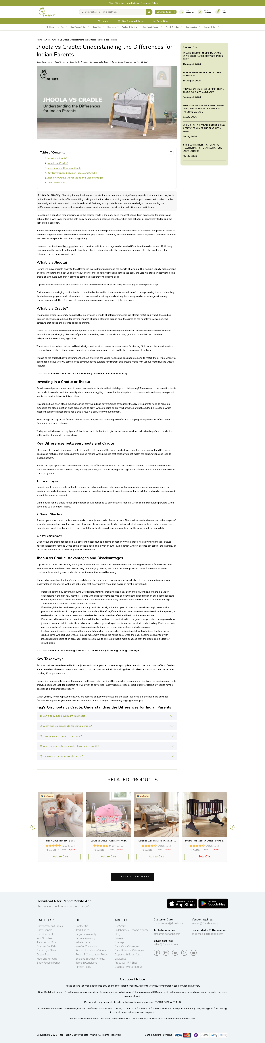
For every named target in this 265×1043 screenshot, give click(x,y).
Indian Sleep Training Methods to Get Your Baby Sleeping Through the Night (95, 650)
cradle (53, 361)
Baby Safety (75, 62)
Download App (164, 11)
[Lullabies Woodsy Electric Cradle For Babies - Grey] (156, 814)
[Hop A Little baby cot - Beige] (60, 814)
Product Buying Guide (113, 62)
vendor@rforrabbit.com (205, 923)
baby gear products (89, 219)
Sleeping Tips (130, 62)
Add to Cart (60, 856)
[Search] (149, 12)
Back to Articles (135, 876)
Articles (48, 39)
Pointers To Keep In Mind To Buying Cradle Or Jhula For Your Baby (89, 373)
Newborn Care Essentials (92, 62)
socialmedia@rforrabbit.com (207, 934)
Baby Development (45, 62)
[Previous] (33, 827)
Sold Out (204, 856)
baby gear (68, 246)
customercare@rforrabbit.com (170, 923)
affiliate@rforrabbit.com (167, 934)
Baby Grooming (61, 62)
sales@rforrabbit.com (166, 944)
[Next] (232, 827)
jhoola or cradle (164, 230)
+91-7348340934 (135, 1018)
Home (39, 39)
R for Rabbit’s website (153, 685)
